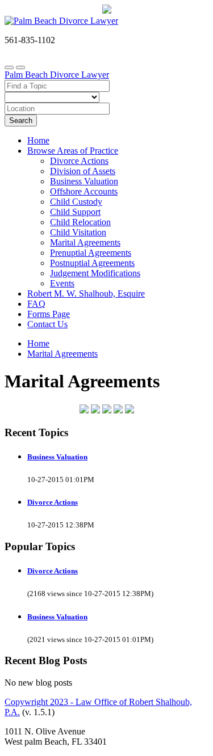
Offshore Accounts (84, 191)
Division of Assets (82, 171)
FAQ (36, 304)
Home (38, 140)
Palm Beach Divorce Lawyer (57, 74)
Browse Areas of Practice (72, 150)
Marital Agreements (85, 242)
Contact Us (47, 324)
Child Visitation (78, 232)
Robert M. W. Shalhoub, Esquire (86, 293)
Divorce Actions (79, 161)
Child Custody (76, 201)
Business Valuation (84, 181)
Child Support (75, 212)
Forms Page (48, 314)
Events (62, 283)
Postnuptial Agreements (92, 263)
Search (20, 120)
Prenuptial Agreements (90, 252)
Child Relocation (80, 222)
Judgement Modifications (95, 273)
